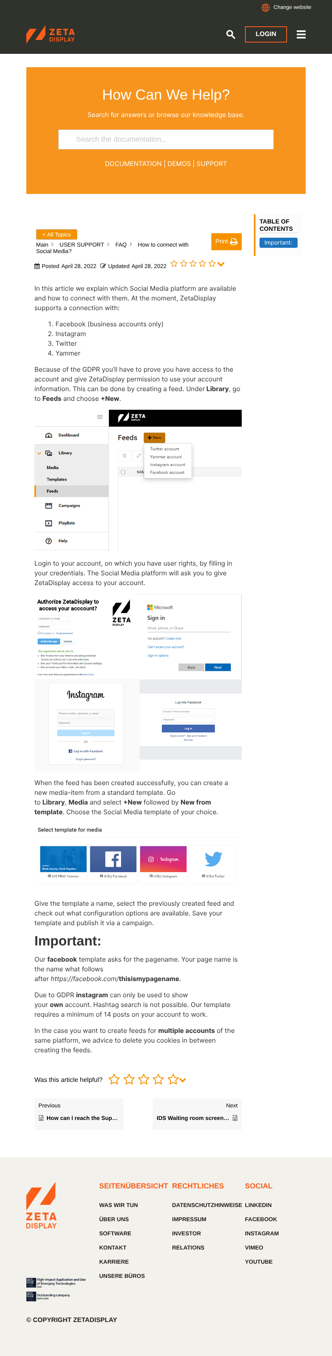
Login (266, 34)
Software (115, 1233)
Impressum (189, 1219)
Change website (292, 7)
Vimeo (254, 1247)
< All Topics (57, 234)
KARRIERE (114, 1261)
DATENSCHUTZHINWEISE (202, 1205)
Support (212, 164)
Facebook (261, 1219)
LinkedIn (258, 1205)
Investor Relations (188, 1240)
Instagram (262, 1233)
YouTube (258, 1261)
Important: (278, 242)
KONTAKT (112, 1247)
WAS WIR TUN (118, 1205)
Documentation (133, 164)
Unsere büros (122, 1276)
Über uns (114, 1219)
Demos (179, 164)
